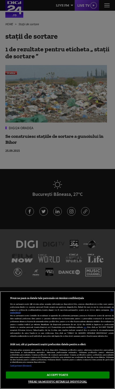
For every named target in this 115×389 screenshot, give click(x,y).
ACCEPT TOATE (57, 375)
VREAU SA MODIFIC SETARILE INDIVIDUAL (57, 381)
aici (85, 327)
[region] (57, 340)
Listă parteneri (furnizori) (21, 366)
